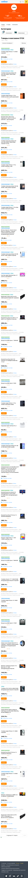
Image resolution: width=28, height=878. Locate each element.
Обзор (12, 49)
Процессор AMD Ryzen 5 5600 (8, 383)
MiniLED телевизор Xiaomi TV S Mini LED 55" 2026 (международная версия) (9, 667)
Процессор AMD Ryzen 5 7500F (9, 623)
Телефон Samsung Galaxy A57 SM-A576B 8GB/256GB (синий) (9, 446)
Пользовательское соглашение (12, 865)
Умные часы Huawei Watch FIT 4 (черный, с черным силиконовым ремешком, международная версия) (9, 645)
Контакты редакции (11, 863)
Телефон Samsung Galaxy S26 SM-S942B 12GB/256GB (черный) (9, 186)
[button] (25, 33)
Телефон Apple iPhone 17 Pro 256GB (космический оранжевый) (10, 96)
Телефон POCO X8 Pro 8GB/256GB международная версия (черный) (9, 689)
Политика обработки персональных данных (10, 868)
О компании (3, 863)
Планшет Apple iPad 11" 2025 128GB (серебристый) (8, 538)
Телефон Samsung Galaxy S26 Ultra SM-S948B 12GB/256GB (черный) (8, 74)
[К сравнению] (26, 48)
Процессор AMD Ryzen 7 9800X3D (9, 560)
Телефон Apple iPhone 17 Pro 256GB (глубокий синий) (8, 403)
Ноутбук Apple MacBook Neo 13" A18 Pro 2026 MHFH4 (9, 276)
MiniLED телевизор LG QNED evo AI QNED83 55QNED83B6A (9, 795)
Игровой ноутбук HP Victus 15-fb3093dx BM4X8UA (9, 515)
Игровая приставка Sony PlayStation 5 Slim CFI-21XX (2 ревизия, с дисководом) (8, 118)
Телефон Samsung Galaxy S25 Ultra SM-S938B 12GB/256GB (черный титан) (8, 142)
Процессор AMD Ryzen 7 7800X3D (9, 340)
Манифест (3, 865)
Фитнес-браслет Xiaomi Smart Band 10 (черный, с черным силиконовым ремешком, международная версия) (9, 232)
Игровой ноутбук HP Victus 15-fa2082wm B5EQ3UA (9, 753)
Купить (4, 61)
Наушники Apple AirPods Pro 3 (8, 425)
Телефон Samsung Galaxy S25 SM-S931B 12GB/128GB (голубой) (9, 254)
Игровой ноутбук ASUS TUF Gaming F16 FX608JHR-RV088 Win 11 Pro (9, 360)
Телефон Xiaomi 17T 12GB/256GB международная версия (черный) (9, 579)
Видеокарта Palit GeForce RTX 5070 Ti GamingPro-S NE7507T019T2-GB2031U (9, 816)
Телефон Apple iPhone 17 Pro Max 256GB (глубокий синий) (9, 208)
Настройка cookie (4, 871)
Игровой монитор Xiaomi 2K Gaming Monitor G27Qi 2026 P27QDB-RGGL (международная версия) (9, 494)
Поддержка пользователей (6, 870)
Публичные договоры (5, 866)
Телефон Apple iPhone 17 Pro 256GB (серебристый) (8, 165)
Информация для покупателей (19, 870)
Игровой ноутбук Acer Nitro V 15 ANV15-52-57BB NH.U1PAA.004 (9, 318)
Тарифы (21, 863)
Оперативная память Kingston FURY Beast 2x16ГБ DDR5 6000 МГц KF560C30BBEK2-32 (10, 711)
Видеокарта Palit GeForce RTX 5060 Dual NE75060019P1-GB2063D (10, 297)
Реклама (17, 863)
